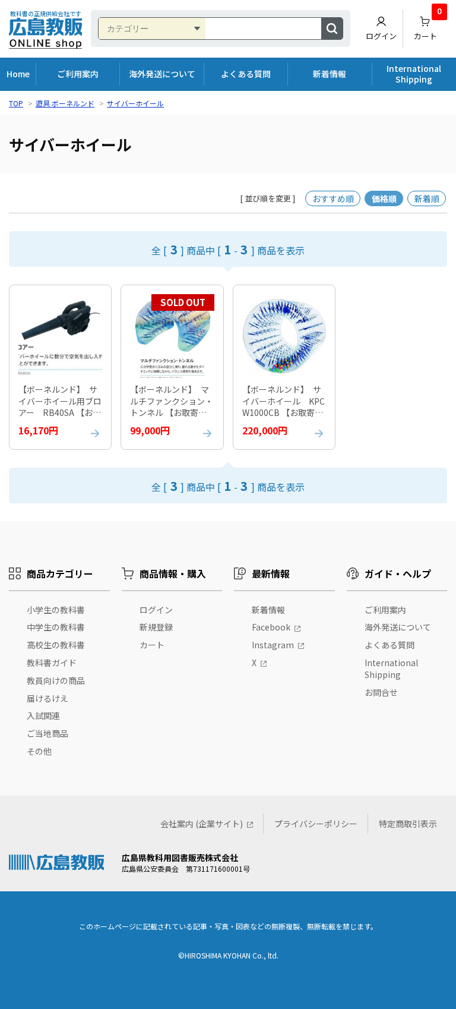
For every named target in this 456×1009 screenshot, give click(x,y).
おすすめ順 (333, 198)
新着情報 (329, 74)
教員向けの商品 (56, 680)
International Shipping (414, 73)
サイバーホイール (135, 103)
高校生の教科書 (56, 645)
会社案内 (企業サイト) (201, 824)
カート (428, 26)
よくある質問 (246, 74)
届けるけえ (47, 698)
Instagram (273, 645)
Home (18, 74)
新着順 (426, 198)
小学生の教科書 (56, 610)
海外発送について (162, 74)
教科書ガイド (52, 663)
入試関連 (43, 715)
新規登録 (156, 627)
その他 (39, 751)
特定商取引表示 (408, 824)
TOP (16, 103)
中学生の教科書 (56, 627)
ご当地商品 (47, 733)
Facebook (271, 627)
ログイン (381, 36)
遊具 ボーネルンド (65, 103)
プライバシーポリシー (315, 824)
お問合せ (381, 692)
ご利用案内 (78, 74)
